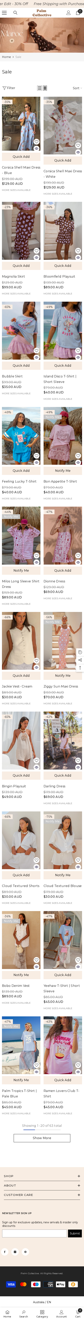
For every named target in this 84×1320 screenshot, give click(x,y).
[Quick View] (36, 149)
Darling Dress (54, 786)
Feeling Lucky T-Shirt (19, 481)
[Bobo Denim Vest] (21, 940)
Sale (18, 57)
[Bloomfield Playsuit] (63, 231)
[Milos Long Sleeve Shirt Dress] (21, 536)
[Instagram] (15, 1252)
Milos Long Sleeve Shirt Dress (20, 584)
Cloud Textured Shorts (20, 886)
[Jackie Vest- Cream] (21, 641)
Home (6, 57)
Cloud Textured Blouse (63, 886)
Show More (42, 1138)
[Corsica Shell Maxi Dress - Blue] (21, 124)
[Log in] (68, 13)
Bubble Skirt (12, 376)
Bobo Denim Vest (16, 986)
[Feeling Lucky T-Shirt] (21, 436)
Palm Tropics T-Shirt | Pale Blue (19, 1093)
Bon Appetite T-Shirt (60, 481)
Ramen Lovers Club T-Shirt (61, 1093)
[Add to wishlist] (36, 142)
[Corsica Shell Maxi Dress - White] (63, 126)
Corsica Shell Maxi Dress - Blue (21, 170)
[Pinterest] (25, 1252)
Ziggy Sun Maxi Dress (61, 686)
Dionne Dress (54, 581)
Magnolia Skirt (13, 276)
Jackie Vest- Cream (17, 686)
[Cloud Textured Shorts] (21, 840)
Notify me (63, 471)
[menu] (4, 12)
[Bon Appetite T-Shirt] (63, 436)
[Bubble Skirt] (21, 331)
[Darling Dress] (63, 740)
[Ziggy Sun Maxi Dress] (63, 641)
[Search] (15, 12)
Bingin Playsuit (14, 786)
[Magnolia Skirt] (21, 231)
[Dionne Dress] (63, 536)
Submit (75, 1233)
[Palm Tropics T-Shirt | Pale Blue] (21, 1045)
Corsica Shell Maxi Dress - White (63, 174)
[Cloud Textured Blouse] (63, 840)
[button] (39, 88)
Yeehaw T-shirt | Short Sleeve (62, 988)
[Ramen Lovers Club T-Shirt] (63, 1045)
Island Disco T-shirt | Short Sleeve (60, 379)
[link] (42, 35)
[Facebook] (4, 1252)
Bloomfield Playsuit (59, 276)
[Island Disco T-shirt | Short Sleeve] (63, 331)
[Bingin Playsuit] (21, 741)
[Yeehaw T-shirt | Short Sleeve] (63, 940)
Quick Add (21, 157)
